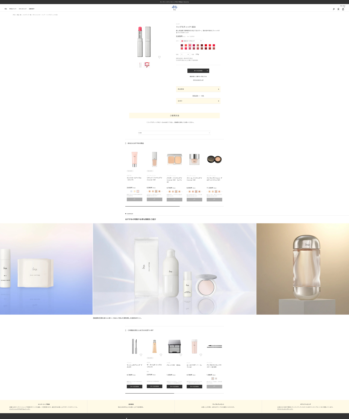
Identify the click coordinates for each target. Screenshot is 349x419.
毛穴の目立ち (237, 183)
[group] (174, 271)
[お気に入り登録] (159, 57)
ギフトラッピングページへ (285, 409)
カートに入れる (198, 70)
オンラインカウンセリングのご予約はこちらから (174, 2)
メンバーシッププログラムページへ (19, 409)
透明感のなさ (289, 185)
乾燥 (247, 184)
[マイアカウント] (338, 9)
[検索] (333, 9)
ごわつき (228, 185)
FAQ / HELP (342, 5)
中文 (202, 95)
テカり (251, 184)
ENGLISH (195, 95)
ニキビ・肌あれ (230, 183)
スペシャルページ (198, 80)
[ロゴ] (174, 7)
